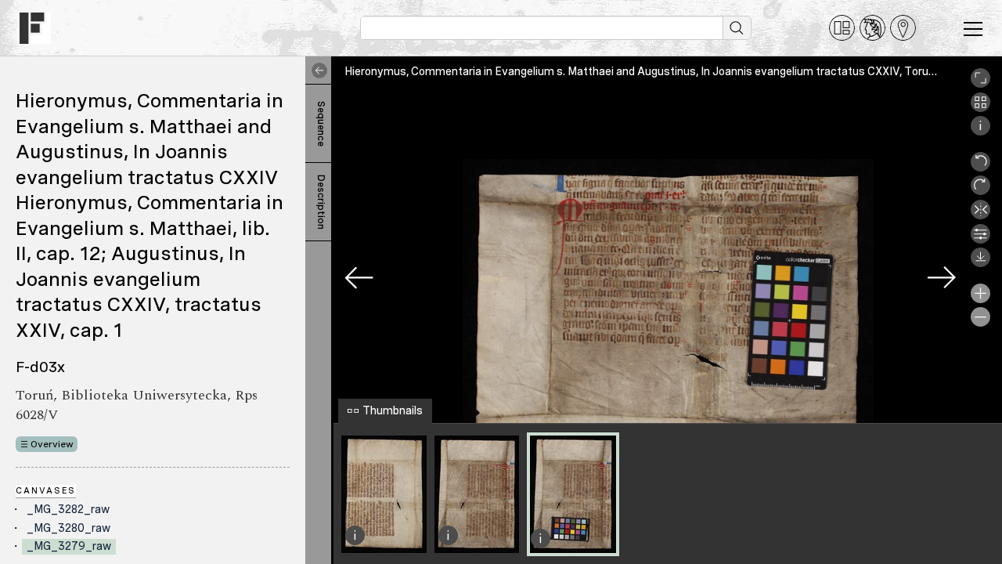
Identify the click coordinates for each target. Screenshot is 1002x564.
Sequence (320, 123)
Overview (52, 444)
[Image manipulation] (980, 239)
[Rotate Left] (980, 167)
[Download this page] (980, 263)
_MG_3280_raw (68, 528)
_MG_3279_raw (69, 546)
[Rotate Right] (980, 191)
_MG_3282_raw (68, 509)
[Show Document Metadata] (980, 131)
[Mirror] (980, 215)
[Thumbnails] (980, 108)
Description (320, 202)
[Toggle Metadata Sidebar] (316, 70)
